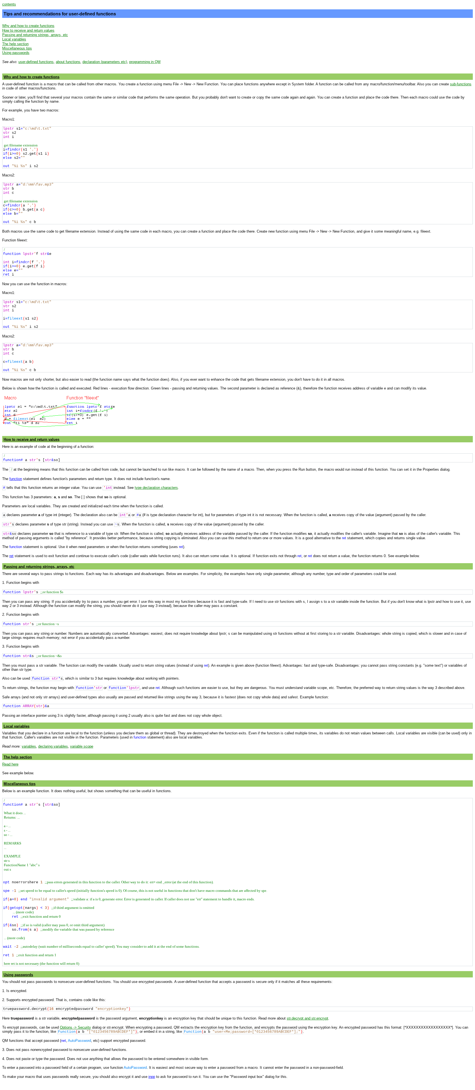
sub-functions (460, 84)
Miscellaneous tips (17, 48)
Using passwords (15, 53)
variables (29, 746)
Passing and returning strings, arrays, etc (35, 35)
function (15, 479)
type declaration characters (156, 488)
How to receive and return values (28, 30)
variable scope (81, 746)
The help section (15, 44)
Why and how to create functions (28, 26)
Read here (10, 764)
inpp (151, 1077)
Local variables (14, 39)
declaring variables (53, 746)
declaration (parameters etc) (104, 62)
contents (9, 4)
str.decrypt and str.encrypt (307, 1018)
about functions (68, 62)
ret (11, 556)
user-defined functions (36, 62)
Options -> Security (75, 1027)
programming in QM (145, 62)
